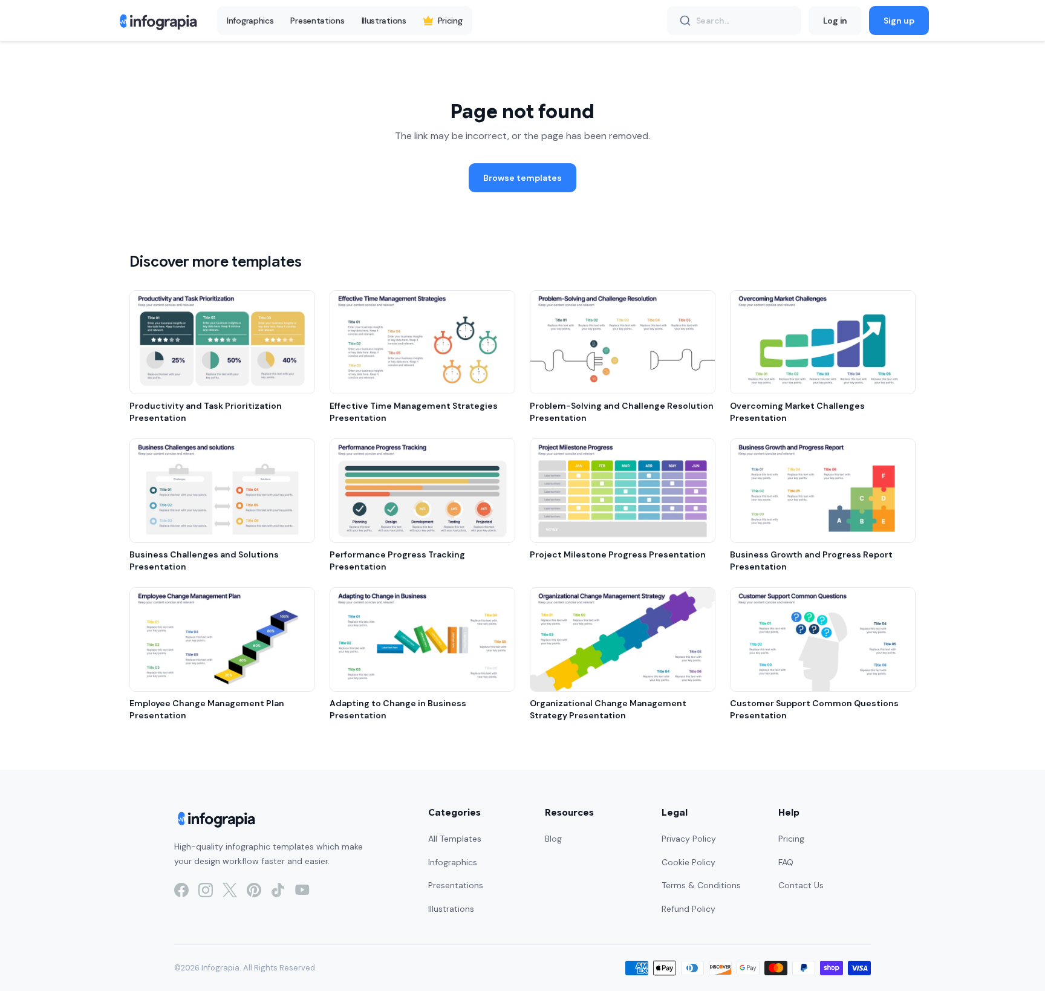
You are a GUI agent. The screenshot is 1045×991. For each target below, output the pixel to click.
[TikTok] (278, 890)
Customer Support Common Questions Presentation (814, 709)
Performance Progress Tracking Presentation (397, 560)
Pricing (450, 20)
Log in (835, 20)
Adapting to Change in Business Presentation (398, 709)
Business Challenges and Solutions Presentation (204, 560)
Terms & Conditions (701, 885)
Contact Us (801, 885)
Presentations (317, 20)
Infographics (250, 20)
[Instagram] (205, 890)
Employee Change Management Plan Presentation (206, 709)
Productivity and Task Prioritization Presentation (205, 411)
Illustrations (384, 20)
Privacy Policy (689, 838)
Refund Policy (688, 908)
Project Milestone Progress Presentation (618, 554)
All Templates (454, 838)
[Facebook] (181, 890)
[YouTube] (302, 890)
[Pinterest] (254, 890)
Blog (553, 838)
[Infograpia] (157, 20)
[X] (230, 890)
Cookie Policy (688, 862)
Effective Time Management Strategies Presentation (414, 411)
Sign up (899, 20)
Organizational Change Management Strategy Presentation (608, 709)
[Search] (685, 20)
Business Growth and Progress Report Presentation (811, 560)
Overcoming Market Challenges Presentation (797, 411)
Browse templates (522, 177)
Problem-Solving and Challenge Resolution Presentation (622, 411)
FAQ (785, 862)
